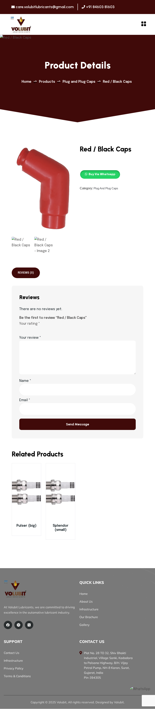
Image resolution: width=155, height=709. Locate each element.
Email (24, 400)
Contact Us (11, 653)
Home (83, 594)
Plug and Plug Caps (106, 188)
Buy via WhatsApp (26, 494)
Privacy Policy (13, 668)
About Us (86, 601)
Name (25, 381)
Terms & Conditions (17, 676)
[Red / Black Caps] (21, 24)
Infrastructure (88, 609)
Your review (30, 337)
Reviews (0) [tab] (26, 272)
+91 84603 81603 (100, 7)
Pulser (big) (26, 525)
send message (77, 424)
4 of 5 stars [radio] (38, 329)
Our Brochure (88, 617)
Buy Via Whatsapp (102, 174)
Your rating (29, 323)
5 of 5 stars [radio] (43, 329)
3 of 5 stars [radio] (32, 329)
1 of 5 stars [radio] (21, 329)
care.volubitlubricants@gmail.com (45, 7)
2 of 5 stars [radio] (27, 329)
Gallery (84, 625)
